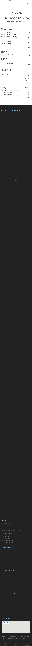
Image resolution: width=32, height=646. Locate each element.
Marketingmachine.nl (7, 640)
